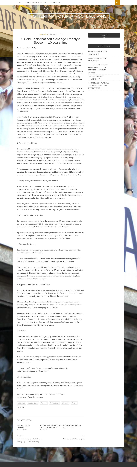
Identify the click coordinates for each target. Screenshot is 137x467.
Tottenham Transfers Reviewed (24, 426)
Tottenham (55, 3)
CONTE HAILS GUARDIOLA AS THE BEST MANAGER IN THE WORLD (98, 85)
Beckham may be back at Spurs (73, 439)
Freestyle (54, 403)
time (74, 403)
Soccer (65, 403)
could (44, 403)
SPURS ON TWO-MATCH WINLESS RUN (97, 53)
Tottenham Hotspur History (36, 3)
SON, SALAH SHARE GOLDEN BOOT (95, 77)
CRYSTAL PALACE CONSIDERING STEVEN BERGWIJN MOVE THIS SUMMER (97, 69)
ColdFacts (32, 403)
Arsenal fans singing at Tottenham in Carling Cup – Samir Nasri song (29, 440)
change (21, 403)
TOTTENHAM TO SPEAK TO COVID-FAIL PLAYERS (50, 426)
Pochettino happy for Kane (72, 425)
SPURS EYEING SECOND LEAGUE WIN (97, 59)
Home (19, 3)
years (21, 407)
